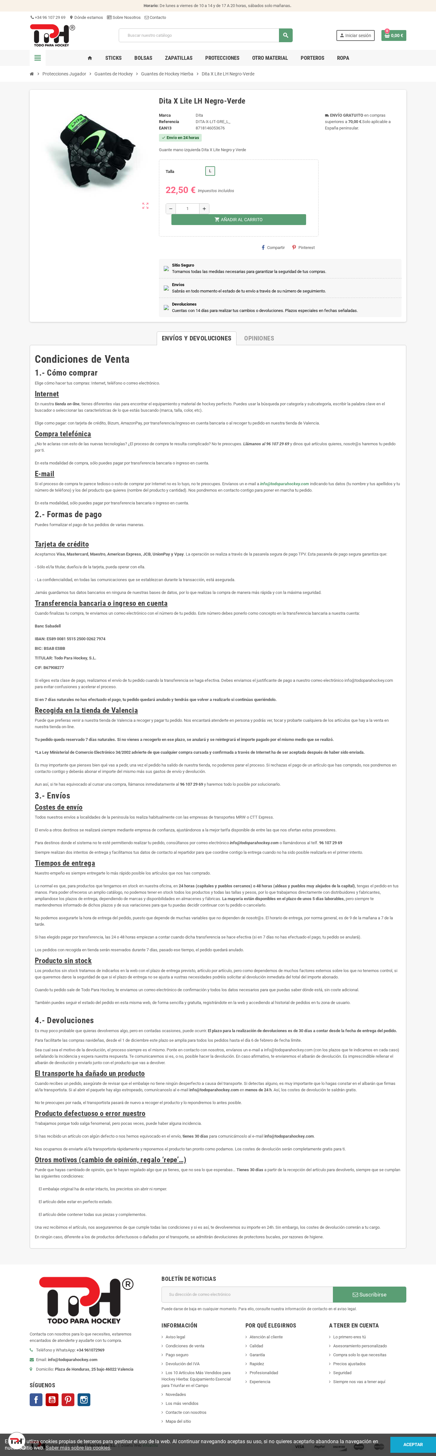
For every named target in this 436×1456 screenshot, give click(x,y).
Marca (165, 115)
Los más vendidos (182, 1403)
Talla (170, 171)
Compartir (276, 247)
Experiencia (260, 1381)
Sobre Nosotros (126, 17)
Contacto (157, 17)
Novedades (176, 1394)
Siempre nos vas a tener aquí (359, 1381)
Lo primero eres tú (349, 1337)
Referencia (169, 121)
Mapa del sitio (178, 1421)
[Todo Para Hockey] (52, 35)
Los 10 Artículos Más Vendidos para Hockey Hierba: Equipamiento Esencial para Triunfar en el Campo (196, 1379)
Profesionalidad (264, 1372)
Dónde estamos (86, 17)
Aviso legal (175, 1337)
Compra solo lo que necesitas (360, 1354)
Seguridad (342, 1372)
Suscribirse (372, 1294)
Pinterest (306, 247)
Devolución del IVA (182, 1363)
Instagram (84, 1399)
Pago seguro (177, 1354)
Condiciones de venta (185, 1345)
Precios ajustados (349, 1363)
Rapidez (257, 1363)
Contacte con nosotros (186, 1412)
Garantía (257, 1354)
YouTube (52, 1399)
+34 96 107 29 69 (49, 17)
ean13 (165, 128)
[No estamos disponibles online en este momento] (16, 1440)
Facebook (36, 1399)
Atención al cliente (266, 1337)
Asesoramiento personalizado (360, 1345)
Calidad (256, 1345)
